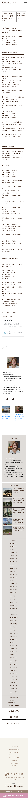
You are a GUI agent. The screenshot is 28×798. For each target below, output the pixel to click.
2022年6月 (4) (13, 571)
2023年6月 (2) (13, 549)
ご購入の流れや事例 (14, 752)
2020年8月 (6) (13, 630)
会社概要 (14, 765)
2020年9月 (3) (13, 627)
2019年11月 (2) (13, 658)
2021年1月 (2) (13, 614)
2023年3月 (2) (13, 559)
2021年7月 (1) (13, 599)
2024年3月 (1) (13, 546)
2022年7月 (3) (13, 568)
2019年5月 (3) (13, 676)
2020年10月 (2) (14, 624)
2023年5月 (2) (13, 552)
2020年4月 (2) (13, 642)
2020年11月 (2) (13, 621)
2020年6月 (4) (13, 636)
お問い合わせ (14, 760)
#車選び (4, 347)
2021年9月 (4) (13, 596)
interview (14, 702)
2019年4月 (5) (13, 679)
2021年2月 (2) (13, 611)
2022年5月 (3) (13, 574)
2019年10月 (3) (13, 661)
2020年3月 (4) (13, 645)
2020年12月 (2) (14, 617)
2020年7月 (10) (14, 633)
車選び (19, 18)
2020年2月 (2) (13, 648)
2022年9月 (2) (13, 562)
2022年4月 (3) (13, 577)
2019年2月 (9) (13, 686)
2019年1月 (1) (13, 689)
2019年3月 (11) (13, 682)
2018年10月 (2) (13, 692)
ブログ (14, 768)
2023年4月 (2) (13, 555)
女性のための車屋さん (14, 749)
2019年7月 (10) (13, 670)
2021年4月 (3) (13, 605)
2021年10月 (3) (13, 593)
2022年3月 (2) (13, 580)
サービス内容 (14, 717)
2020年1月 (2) (13, 652)
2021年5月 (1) (13, 602)
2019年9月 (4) (13, 664)
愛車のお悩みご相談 (14, 757)
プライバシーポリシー (14, 763)
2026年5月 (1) (13, 543)
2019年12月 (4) (13, 655)
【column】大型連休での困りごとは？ (6, 416)
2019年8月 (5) (13, 667)
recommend (14, 705)
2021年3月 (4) (13, 608)
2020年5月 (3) (13, 639)
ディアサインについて (14, 722)
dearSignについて (14, 746)
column (13, 700)
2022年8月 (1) (13, 565)
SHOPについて (14, 711)
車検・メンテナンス (14, 755)
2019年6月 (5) (13, 673)
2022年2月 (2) (13, 583)
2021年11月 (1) (13, 590)
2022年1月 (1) (13, 586)
